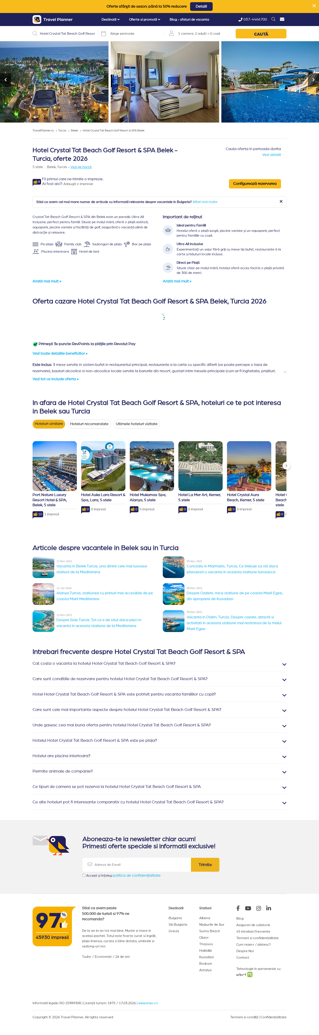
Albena (204, 918)
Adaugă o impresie (78, 184)
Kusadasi (206, 957)
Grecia (174, 931)
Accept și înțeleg (123, 876)
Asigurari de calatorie (253, 925)
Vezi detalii (271, 155)
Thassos (206, 944)
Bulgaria (175, 918)
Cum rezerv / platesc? (253, 944)
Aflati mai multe (205, 202)
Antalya (205, 970)
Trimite (205, 865)
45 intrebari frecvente (253, 931)
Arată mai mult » (47, 281)
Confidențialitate (273, 1017)
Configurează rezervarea (255, 184)
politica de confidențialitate (137, 876)
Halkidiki (205, 950)
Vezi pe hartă (81, 167)
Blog (239, 918)
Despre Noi (245, 951)
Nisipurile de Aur (211, 924)
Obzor (204, 937)
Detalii (201, 6)
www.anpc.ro (148, 1003)
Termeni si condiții (244, 1017)
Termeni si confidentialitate (257, 938)
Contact (242, 957)
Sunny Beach (209, 931)
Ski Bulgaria (178, 924)
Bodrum (205, 963)
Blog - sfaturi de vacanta (189, 19)
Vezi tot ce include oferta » (56, 379)
